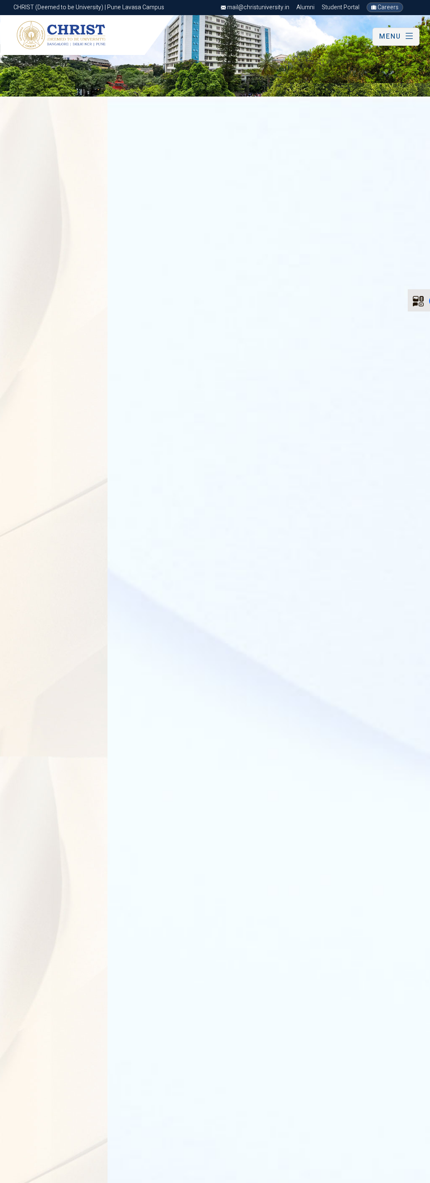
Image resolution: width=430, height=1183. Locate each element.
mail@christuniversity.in (257, 7)
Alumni (305, 7)
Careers (387, 7)
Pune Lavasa (27, 1174)
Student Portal (340, 7)
